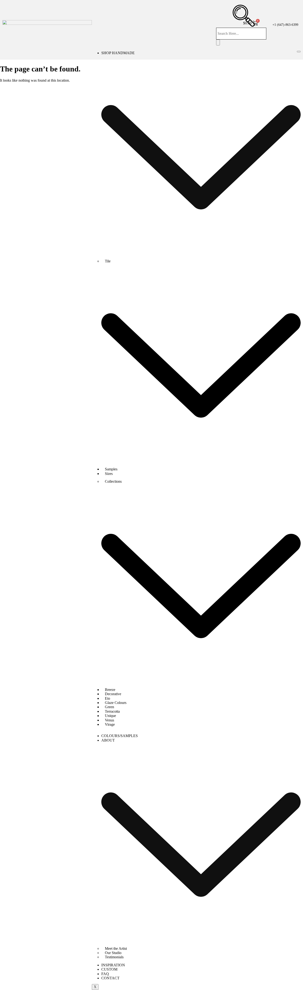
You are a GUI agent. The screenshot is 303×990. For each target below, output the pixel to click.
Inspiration (113, 965)
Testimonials (114, 957)
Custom (109, 969)
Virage (110, 724)
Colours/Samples (119, 736)
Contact (110, 978)
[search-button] (218, 42)
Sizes (109, 474)
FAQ (105, 974)
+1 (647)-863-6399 (285, 25)
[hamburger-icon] (299, 51)
